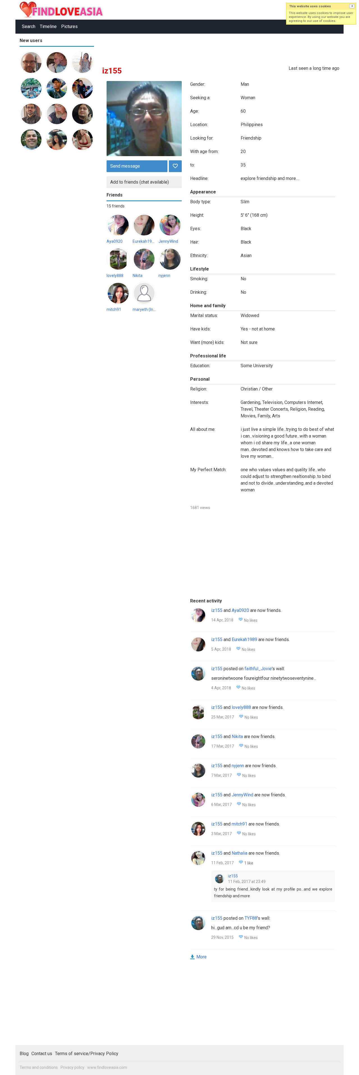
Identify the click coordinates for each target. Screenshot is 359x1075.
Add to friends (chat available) (139, 182)
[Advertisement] (42, 242)
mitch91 (114, 309)
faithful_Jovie (258, 668)
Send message (125, 166)
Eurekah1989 (144, 241)
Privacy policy (72, 1067)
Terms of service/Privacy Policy (86, 1053)
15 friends (116, 206)
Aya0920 (115, 241)
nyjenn (164, 275)
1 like (248, 863)
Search (28, 26)
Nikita (137, 275)
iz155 (216, 610)
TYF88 (251, 918)
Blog (24, 1053)
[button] (352, 6)
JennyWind (168, 241)
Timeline (48, 26)
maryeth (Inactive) (149, 309)
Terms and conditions (39, 1067)
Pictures (69, 26)
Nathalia (239, 853)
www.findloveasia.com (107, 1067)
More (201, 957)
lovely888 (115, 275)
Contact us (41, 1053)
